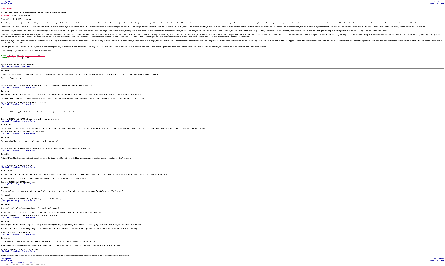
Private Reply (15, 66)
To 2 (23, 184)
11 (1, 232)
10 (2, 215)
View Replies (26, 66)
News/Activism (439, 2)
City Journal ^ (6, 15)
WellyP (29, 165)
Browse (3, 4)
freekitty (30, 119)
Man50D (31, 215)
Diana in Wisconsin (34, 85)
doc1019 (30, 148)
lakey (29, 199)
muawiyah (31, 182)
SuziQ (30, 232)
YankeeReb (31, 102)
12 (2, 249)
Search (9, 4)
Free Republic (6, 2)
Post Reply (6, 66)
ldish (29, 131)
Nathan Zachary (34, 249)
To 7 (23, 201)
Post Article (440, 4)
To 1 (23, 87)
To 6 (23, 167)
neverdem (30, 65)
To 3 (23, 133)
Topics (432, 4)
